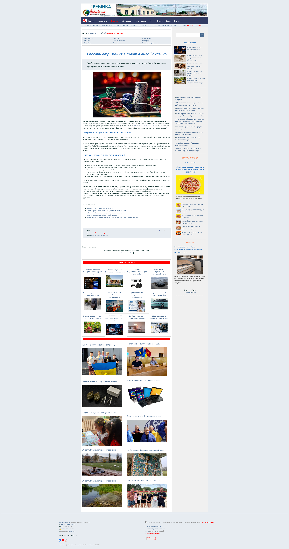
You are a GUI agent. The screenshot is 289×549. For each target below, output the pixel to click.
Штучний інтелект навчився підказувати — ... (114, 318)
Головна (91, 33)
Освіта (153, 25)
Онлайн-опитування (154, 527)
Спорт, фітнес (118, 38)
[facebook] (60, 541)
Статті (97, 33)
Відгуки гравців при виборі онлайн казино (102, 215)
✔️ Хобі (103, 33)
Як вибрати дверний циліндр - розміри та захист (194, 73)
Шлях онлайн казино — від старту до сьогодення (104, 213)
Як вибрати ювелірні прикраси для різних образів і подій (194, 58)
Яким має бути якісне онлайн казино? (100, 208)
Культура (160, 25)
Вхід (131, 253)
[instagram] (66, 541)
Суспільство (145, 25)
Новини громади (129, 25)
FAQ (148, 531)
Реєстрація (124, 253)
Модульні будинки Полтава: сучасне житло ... (115, 271)
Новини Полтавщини (113, 25)
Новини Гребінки (99, 25)
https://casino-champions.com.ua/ (145, 126)
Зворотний (65, 529)
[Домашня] (84, 21)
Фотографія (146, 41)
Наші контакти (64, 522)
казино (105, 235)
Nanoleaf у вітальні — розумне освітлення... (137, 317)
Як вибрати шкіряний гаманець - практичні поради (194, 66)
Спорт (175, 25)
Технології (182, 25)
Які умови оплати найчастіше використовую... (114, 295)
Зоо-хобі (116, 43)
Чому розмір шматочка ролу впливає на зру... (192, 233)
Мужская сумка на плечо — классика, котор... (92, 294)
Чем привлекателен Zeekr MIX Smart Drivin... (159, 294)
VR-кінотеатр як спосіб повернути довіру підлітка (195, 49)
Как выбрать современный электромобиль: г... (159, 272)
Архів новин (87, 25)
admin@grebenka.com (68, 524)
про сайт (71, 531)
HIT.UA (148, 537)
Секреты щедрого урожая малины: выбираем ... (92, 317)
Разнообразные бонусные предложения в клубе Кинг (106, 211)
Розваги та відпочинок (150, 43)
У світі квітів (146, 38)
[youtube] (63, 541)
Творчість (87, 43)
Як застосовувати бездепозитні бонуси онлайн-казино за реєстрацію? (112, 217)
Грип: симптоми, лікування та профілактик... (137, 295)
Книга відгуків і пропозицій (155, 529)
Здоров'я (168, 25)
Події (138, 25)
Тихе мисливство (119, 41)
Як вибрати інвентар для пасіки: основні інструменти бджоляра (196, 80)
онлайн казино (96, 235)
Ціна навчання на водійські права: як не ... (159, 317)
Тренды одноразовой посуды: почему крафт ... (193, 211)
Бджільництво (89, 38)
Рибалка (87, 41)
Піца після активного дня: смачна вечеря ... (191, 228)
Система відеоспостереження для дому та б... (137, 272)
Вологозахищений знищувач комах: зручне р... (92, 272)
